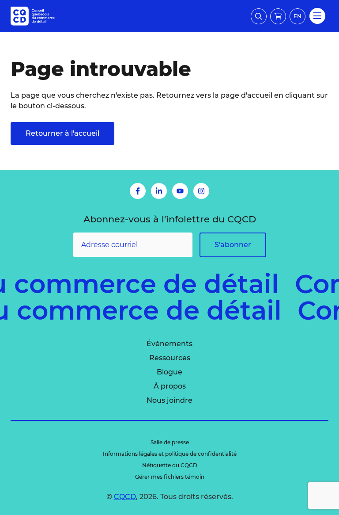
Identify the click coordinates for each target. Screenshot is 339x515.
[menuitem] (169, 344)
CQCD (125, 496)
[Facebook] (138, 191)
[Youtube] (180, 191)
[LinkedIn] (159, 191)
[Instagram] (201, 191)
